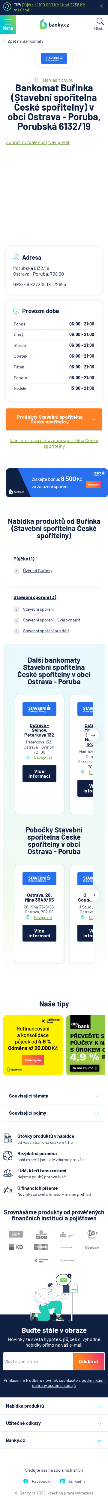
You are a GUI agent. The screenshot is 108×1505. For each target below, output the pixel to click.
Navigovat (59, 142)
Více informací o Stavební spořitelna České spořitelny (54, 443)
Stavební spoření (38, 609)
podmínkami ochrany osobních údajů (68, 1383)
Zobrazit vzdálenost (26, 142)
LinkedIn (77, 1481)
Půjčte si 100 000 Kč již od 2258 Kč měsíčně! (49, 7)
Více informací (39, 773)
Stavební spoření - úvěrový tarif (51, 619)
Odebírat (88, 1361)
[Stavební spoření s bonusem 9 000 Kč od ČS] (57, 483)
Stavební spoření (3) (35, 597)
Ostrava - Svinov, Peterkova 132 (39, 729)
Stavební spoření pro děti (46, 630)
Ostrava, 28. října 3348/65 (39, 897)
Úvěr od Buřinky (37, 570)
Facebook (41, 1481)
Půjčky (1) (24, 558)
